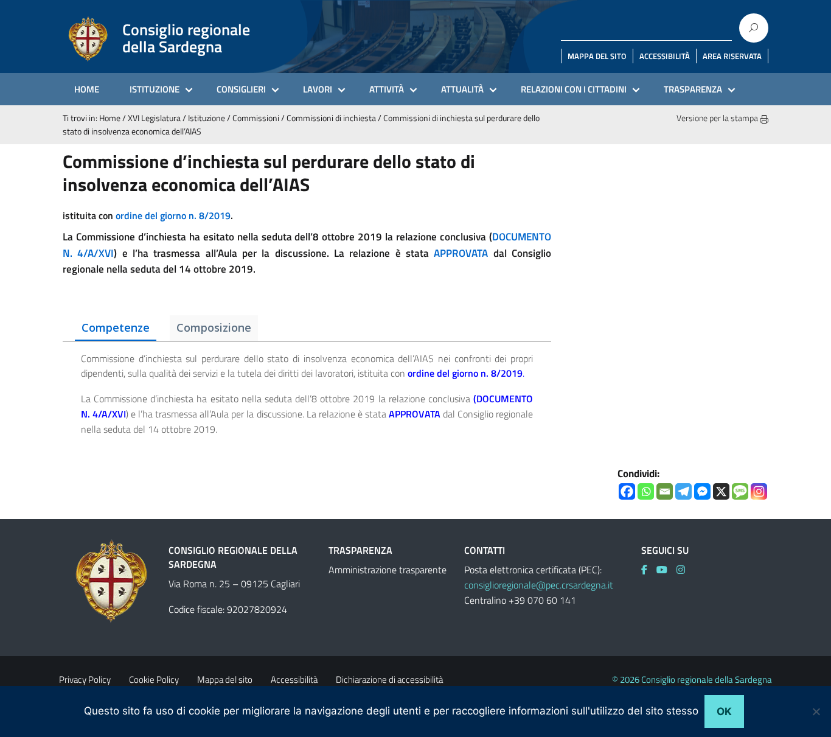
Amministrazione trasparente (388, 569)
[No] (816, 711)
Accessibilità (294, 679)
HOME (86, 89)
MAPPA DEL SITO (597, 56)
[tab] (115, 328)
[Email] (664, 491)
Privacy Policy (85, 679)
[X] (721, 491)
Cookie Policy (154, 679)
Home (109, 117)
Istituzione (206, 117)
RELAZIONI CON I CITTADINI (574, 89)
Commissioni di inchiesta (331, 117)
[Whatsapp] (646, 491)
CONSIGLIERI (241, 89)
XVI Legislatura (154, 117)
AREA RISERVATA (732, 56)
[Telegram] (683, 491)
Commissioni (255, 117)
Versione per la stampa (718, 117)
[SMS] (740, 491)
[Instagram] (759, 491)
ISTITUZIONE (154, 89)
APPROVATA (461, 253)
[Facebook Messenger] (702, 491)
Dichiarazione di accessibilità (389, 679)
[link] (465, 373)
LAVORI (317, 89)
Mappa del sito (224, 679)
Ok (724, 711)
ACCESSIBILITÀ (664, 56)
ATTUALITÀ (462, 89)
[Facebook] (627, 491)
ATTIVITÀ (386, 89)
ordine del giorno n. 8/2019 (173, 215)
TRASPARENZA (693, 89)
